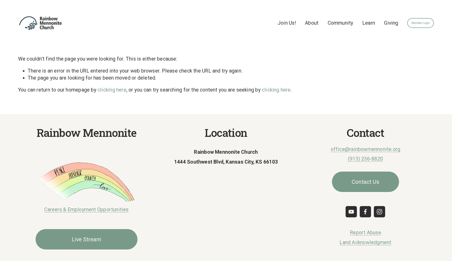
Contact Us (365, 182)
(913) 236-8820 (365, 159)
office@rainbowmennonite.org (365, 149)
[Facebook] (365, 211)
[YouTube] (351, 211)
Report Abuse (365, 232)
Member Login (421, 23)
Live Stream (86, 239)
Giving (391, 23)
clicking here (111, 90)
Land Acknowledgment (365, 242)
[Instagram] (379, 211)
